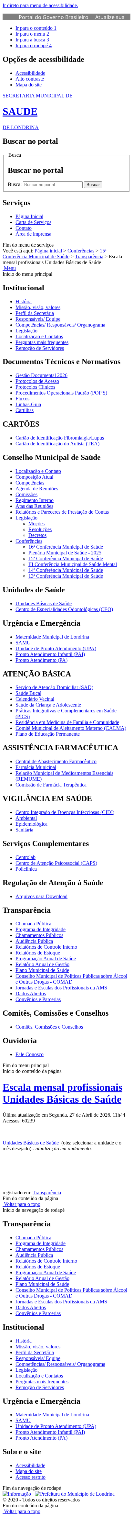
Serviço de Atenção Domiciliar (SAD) (54, 687)
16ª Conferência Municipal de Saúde (65, 547)
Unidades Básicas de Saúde (43, 603)
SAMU (23, 642)
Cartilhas (24, 410)
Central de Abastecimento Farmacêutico (56, 761)
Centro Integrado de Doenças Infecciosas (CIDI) (64, 812)
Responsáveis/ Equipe (37, 319)
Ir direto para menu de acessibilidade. (40, 5)
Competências (29, 482)
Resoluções (40, 529)
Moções (36, 523)
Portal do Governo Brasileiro (53, 17)
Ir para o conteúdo (35, 28)
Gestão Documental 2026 (41, 375)
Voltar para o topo (21, 1204)
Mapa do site (28, 84)
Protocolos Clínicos (35, 387)
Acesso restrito (30, 1477)
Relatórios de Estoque (37, 952)
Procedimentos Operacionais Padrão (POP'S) (61, 393)
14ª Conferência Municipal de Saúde (65, 570)
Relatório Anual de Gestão (42, 964)
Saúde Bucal (28, 693)
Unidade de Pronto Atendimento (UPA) (55, 648)
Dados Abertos (30, 993)
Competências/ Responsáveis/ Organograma (60, 325)
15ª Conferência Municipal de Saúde (54, 253)
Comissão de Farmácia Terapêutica (51, 784)
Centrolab (25, 857)
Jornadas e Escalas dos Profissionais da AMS (61, 987)
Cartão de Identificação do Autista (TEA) (57, 443)
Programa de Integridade (40, 929)
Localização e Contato (38, 471)
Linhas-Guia (28, 404)
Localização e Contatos (39, 336)
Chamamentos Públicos (39, 935)
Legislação (26, 330)
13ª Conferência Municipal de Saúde (65, 576)
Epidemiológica (31, 824)
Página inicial (48, 250)
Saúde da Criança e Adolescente (48, 705)
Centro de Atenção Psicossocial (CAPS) (56, 863)
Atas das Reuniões (34, 506)
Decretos (37, 535)
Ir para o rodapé (33, 45)
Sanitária (24, 829)
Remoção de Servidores (39, 348)
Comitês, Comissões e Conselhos (49, 1027)
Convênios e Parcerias (38, 999)
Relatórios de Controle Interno (46, 947)
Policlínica (26, 869)
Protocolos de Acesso (37, 381)
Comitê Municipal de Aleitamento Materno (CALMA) (70, 728)
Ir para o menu (32, 34)
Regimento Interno (34, 500)
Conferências (80, 250)
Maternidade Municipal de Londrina (52, 637)
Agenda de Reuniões (36, 488)
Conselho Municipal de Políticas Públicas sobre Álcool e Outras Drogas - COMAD (71, 979)
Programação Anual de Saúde (45, 958)
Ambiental (26, 818)
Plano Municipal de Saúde (42, 970)
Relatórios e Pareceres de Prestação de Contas (62, 512)
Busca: (15, 184)
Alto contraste (29, 79)
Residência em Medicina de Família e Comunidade (67, 722)
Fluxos (22, 398)
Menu (9, 268)
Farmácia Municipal (35, 767)
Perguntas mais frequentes (41, 342)
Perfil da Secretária (34, 313)
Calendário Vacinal (34, 699)
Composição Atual (34, 477)
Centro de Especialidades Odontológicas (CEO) (64, 609)
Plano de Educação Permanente (47, 734)
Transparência (89, 256)
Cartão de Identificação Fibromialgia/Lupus (59, 438)
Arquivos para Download (41, 896)
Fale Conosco (29, 1054)
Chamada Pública (33, 923)
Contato (23, 228)
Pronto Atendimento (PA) (41, 660)
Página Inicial (29, 216)
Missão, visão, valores (37, 307)
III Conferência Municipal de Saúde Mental (72, 564)
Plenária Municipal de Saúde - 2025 (64, 552)
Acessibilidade (30, 73)
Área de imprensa (33, 234)
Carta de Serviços (33, 222)
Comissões (26, 494)
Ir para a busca (32, 39)
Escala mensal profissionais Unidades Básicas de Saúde (62, 1093)
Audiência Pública (34, 941)
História (23, 301)
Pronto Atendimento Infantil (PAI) (50, 654)
